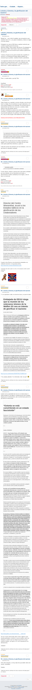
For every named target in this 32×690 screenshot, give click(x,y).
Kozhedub (3, 121)
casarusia (8, 14)
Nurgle (2, 189)
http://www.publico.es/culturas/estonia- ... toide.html (13, 633)
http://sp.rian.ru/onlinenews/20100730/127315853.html (14, 373)
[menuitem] (26, 3)
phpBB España (21, 687)
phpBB (12, 686)
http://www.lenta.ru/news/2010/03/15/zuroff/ (11, 265)
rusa (6, 93)
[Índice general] (5, 2)
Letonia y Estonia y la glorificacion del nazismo (14, 12)
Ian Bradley (19, 685)
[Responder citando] (27, 29)
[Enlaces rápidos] (31, 6)
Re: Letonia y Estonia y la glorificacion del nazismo (15, 74)
